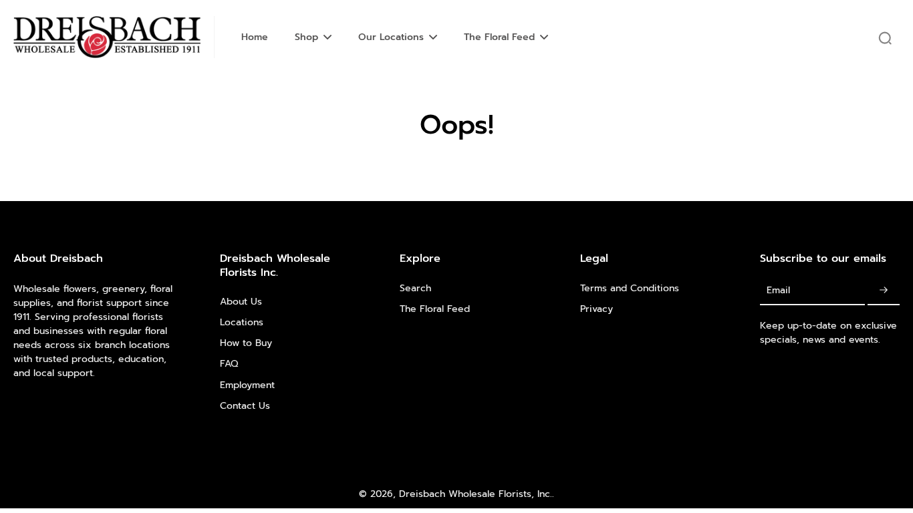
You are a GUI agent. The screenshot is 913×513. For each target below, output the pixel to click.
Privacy (596, 309)
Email (778, 290)
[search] (885, 37)
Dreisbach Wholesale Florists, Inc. (475, 494)
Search (415, 288)
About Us (241, 301)
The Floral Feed (435, 309)
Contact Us (245, 405)
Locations (241, 322)
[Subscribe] (884, 291)
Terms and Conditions (629, 288)
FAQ (229, 363)
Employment (247, 385)
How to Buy (246, 343)
